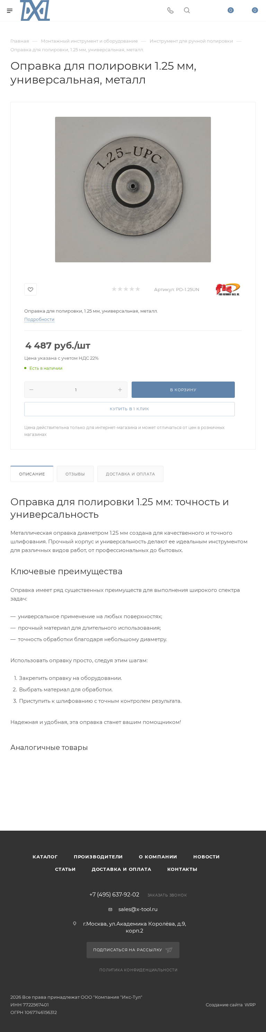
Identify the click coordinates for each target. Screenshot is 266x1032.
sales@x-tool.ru (138, 909)
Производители (98, 856)
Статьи (65, 869)
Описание (32, 474)
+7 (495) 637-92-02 (114, 895)
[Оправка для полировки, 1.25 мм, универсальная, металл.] (133, 190)
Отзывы (75, 474)
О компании (158, 856)
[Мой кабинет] (203, 11)
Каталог (45, 856)
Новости (206, 856)
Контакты (182, 869)
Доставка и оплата (130, 474)
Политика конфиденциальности (138, 970)
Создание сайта (224, 1004)
